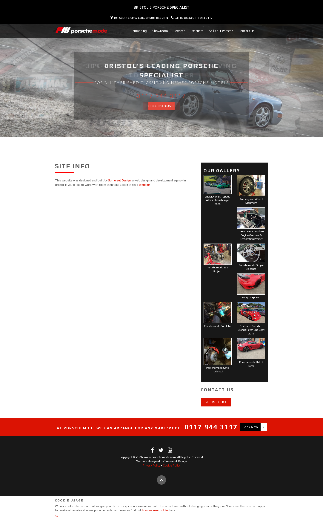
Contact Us (246, 31)
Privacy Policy (151, 465)
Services (179, 31)
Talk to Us (161, 106)
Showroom (160, 31)
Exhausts (197, 31)
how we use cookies (155, 510)
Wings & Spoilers (251, 297)
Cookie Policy (171, 465)
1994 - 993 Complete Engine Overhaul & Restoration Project (251, 235)
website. (144, 184)
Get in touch (215, 402)
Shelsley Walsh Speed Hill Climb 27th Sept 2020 (217, 200)
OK (56, 516)
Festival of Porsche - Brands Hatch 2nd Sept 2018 (251, 330)
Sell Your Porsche (221, 31)
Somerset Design (119, 180)
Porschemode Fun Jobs (217, 326)
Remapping (139, 31)
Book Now (250, 427)
